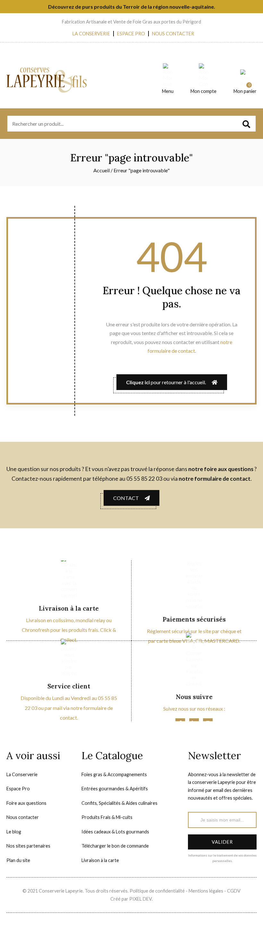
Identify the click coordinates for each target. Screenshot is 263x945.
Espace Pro (131, 33)
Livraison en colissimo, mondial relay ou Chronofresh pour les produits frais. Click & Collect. (69, 630)
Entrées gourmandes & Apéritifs (114, 788)
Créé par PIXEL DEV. (131, 899)
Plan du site (18, 860)
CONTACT (129, 498)
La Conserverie (91, 33)
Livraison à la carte (100, 860)
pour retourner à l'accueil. (169, 382)
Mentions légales (206, 891)
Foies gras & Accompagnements (114, 774)
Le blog (13, 831)
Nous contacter (173, 33)
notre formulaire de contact (214, 478)
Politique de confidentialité (158, 891)
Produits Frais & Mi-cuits (106, 817)
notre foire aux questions (220, 469)
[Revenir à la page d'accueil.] (63, 80)
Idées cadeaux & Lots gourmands (115, 831)
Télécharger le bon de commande (115, 846)
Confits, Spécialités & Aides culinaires (119, 803)
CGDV (234, 891)
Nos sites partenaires (28, 846)
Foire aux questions (26, 803)
